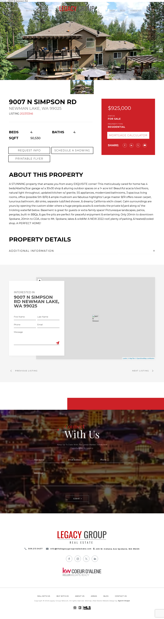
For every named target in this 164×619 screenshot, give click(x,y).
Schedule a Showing (72, 150)
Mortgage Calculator (128, 135)
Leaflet (125, 358)
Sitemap (88, 601)
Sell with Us (14, 10)
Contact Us (135, 10)
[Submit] (57, 343)
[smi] (69, 559)
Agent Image (124, 601)
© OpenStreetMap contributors (144, 358)
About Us (46, 10)
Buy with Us (31, 10)
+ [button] (39, 280)
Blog (122, 10)
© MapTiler (131, 358)
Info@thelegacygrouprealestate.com (70, 549)
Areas (112, 10)
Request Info (29, 150)
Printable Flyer (29, 158)
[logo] (82, 537)
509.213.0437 (135, 7)
